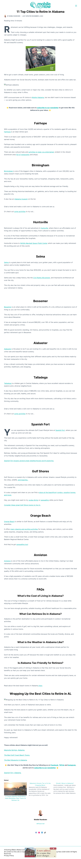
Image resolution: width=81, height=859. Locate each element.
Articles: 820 (40, 823)
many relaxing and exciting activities (24, 529)
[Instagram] (39, 832)
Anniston (7, 561)
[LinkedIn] (42, 832)
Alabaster (8, 349)
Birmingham (8, 171)
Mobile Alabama (38, 97)
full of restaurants (22, 155)
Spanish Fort (60, 430)
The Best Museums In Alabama (15, 760)
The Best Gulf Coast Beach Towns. (17, 755)
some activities (19, 211)
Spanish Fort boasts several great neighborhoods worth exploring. (29, 461)
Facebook (54, 765)
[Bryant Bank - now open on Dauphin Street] (40, 852)
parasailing (45, 500)
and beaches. (23, 480)
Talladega (8, 383)
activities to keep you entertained (41, 152)
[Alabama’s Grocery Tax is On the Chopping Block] (41, 789)
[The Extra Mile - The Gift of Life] (40, 58)
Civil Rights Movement (41, 278)
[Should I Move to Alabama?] (65, 788)
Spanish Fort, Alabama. (12, 773)
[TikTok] (45, 832)
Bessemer (8, 307)
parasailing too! (22, 544)
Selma (6, 262)
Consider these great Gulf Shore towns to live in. (22, 505)
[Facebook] (36, 832)
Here (40, 686)
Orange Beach (9, 522)
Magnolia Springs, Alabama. (14, 750)
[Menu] (76, 6)
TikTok (61, 765)
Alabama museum (21, 199)
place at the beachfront (48, 492)
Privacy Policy (9, 856)
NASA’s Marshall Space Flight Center (33, 243)
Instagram (72, 765)
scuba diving (33, 500)
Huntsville (44, 228)
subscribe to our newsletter (48, 108)
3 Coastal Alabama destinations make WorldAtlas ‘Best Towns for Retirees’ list (15, 798)
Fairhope (7, 132)
